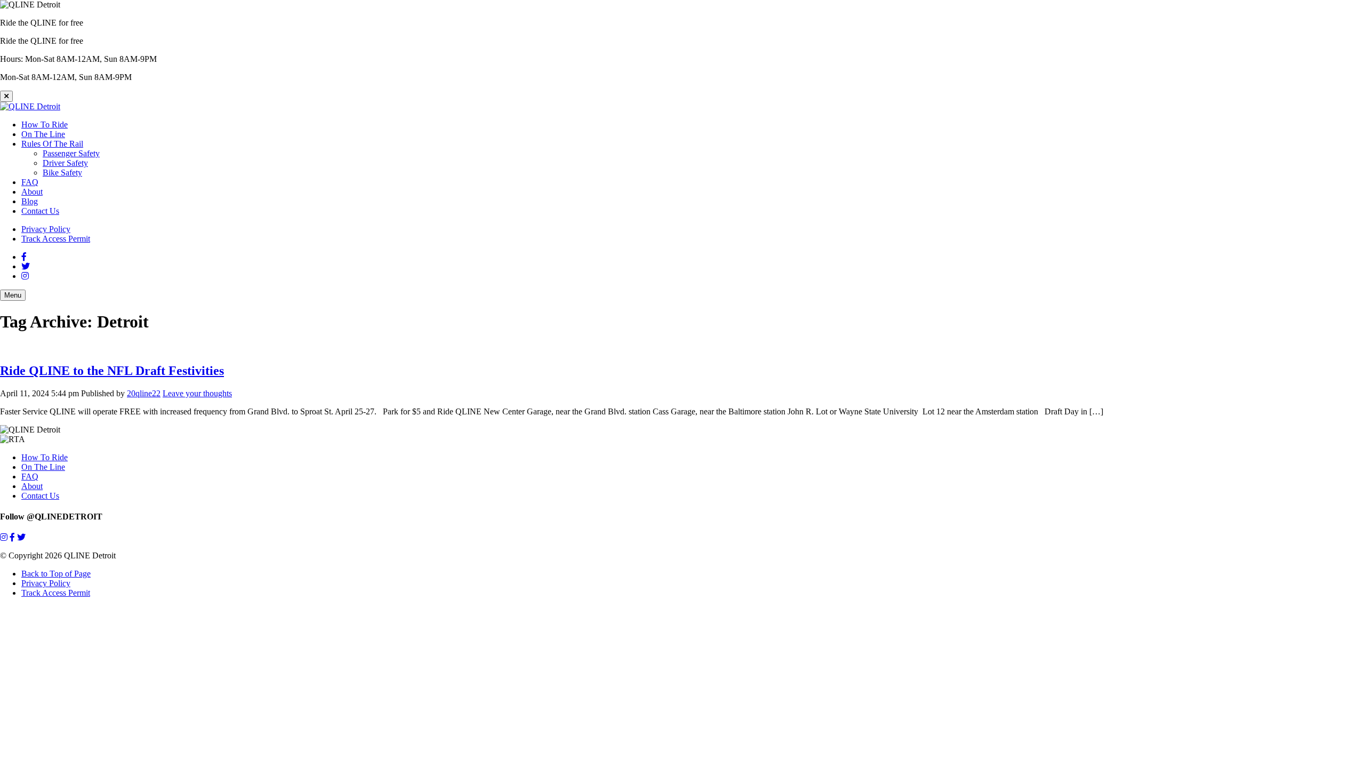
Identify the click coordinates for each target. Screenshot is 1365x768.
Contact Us (40, 210)
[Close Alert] (6, 96)
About (32, 191)
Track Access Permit (55, 238)
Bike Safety (62, 172)
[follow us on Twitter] (25, 266)
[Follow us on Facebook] (12, 537)
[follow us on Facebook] (24, 256)
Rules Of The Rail (52, 143)
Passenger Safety (71, 153)
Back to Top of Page (56, 573)
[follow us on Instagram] (25, 276)
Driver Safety (65, 162)
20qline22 (143, 393)
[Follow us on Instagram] (3, 537)
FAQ (29, 182)
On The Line (43, 134)
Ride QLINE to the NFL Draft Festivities (112, 371)
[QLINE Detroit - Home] (30, 106)
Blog (29, 201)
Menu (12, 295)
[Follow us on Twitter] (21, 537)
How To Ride (44, 124)
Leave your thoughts (197, 393)
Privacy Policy (45, 229)
